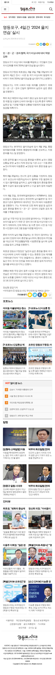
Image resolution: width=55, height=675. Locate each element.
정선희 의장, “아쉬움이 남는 (39, 508)
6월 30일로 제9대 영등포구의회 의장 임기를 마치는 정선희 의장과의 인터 (39, 534)
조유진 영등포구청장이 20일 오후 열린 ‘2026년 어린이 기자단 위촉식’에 (40, 371)
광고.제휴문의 (29, 624)
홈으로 (6, 2)
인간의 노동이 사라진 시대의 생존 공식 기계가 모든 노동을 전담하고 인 (40, 455)
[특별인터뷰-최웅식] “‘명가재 (40, 545)
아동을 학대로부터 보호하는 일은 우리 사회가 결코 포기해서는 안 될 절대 (14, 455)
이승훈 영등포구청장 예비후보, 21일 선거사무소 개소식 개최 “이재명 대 (39, 607)
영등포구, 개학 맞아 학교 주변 (21, 416)
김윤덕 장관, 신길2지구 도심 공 (22, 409)
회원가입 (41, 2)
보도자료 (22, 627)
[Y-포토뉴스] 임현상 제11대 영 (13, 344)
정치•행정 (12, 17)
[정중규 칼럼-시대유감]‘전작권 (12, 486)
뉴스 (5, 17)
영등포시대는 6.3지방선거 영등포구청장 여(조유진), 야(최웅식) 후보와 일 (14, 607)
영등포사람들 (21, 17)
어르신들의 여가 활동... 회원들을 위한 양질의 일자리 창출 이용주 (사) (14, 571)
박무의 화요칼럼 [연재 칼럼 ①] (39, 486)
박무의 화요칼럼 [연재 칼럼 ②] (39, 449)
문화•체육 (39, 17)
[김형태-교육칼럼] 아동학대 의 (14, 449)
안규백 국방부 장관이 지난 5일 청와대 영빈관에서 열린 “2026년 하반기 (14, 492)
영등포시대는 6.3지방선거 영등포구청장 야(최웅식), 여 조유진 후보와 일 (40, 571)
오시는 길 (32, 627)
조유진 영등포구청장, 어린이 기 (40, 344)
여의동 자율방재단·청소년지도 (14, 308)
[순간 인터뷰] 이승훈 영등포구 (39, 581)
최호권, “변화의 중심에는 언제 (14, 508)
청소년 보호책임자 (41, 620)
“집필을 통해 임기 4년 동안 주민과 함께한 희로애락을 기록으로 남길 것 (14, 534)
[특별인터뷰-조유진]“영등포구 (14, 581)
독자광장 (47, 17)
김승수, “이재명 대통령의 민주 (21, 389)
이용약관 (9, 620)
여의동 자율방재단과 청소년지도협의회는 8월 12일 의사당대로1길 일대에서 (14, 334)
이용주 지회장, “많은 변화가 (14, 545)
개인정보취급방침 (23, 620)
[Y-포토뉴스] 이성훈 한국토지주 (39, 308)
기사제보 (50, 2)
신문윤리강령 (15, 624)
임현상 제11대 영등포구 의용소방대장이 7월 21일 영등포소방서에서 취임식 (14, 371)
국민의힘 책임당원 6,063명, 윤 (21, 403)
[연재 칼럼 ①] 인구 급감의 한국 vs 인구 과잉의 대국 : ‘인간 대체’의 (39, 492)
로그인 (34, 2)
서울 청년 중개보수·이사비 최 (21, 396)
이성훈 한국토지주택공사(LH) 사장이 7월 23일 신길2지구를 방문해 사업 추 (39, 334)
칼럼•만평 (31, 17)
